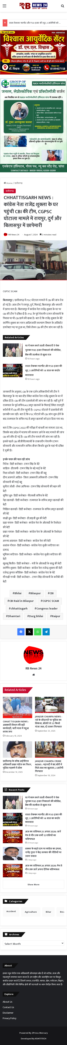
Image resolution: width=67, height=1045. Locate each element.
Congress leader (47, 608)
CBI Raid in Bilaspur (21, 601)
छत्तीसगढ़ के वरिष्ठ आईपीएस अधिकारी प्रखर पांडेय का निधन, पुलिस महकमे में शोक (17, 764)
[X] (29, 631)
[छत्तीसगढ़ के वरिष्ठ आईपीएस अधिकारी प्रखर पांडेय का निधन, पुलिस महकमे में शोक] (17, 749)
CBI (52, 593)
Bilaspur (35, 593)
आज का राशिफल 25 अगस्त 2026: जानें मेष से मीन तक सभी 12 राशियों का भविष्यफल (43, 835)
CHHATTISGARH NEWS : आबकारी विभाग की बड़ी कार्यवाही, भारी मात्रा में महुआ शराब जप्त (16, 727)
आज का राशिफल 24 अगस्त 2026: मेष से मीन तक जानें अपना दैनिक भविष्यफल (43, 867)
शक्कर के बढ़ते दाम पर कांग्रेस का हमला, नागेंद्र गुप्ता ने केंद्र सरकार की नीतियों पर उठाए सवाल (43, 852)
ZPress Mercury (40, 1033)
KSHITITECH (40, 1039)
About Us (7, 1002)
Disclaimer (8, 1013)
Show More (33, 885)
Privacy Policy (9, 1018)
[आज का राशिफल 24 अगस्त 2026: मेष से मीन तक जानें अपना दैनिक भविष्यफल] (13, 870)
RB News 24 (13, 234)
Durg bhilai (36, 616)
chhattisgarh (19, 608)
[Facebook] (20, 631)
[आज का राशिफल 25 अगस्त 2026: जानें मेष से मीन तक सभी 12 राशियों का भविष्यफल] (13, 836)
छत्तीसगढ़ (18, 183)
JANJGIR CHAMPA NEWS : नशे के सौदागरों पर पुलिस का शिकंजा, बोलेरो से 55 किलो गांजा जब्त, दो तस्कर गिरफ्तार (48, 722)
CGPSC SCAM (51, 601)
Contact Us (8, 1007)
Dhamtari (14, 616)
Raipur (56, 616)
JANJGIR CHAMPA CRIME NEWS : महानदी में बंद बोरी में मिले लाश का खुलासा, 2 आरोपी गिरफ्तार (49, 766)
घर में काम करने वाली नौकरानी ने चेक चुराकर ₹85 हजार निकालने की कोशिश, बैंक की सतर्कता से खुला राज (43, 350)
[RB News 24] (33, 5)
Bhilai (17, 593)
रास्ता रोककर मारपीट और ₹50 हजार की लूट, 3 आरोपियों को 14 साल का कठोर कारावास (43, 370)
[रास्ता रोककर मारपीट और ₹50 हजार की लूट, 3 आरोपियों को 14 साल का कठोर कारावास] (13, 370)
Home (9, 183)
